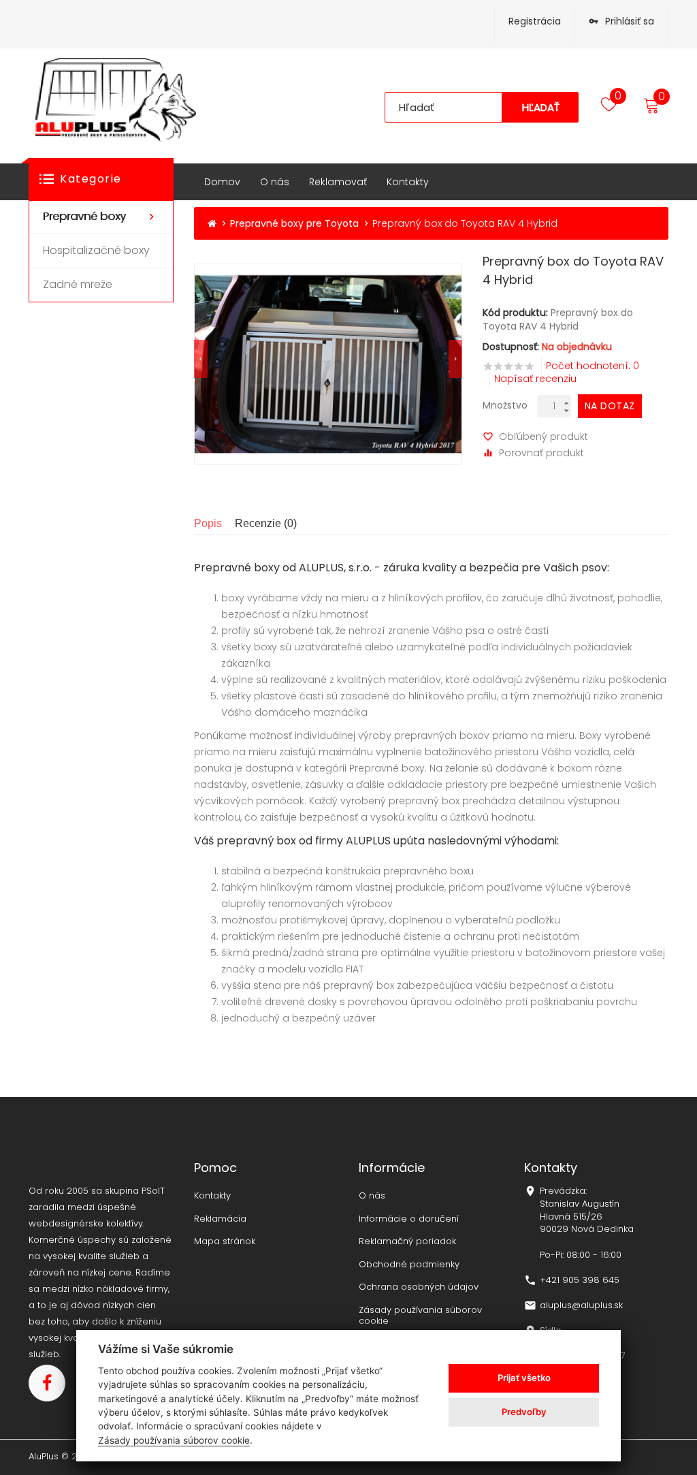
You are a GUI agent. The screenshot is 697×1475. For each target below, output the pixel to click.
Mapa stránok (224, 1241)
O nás (372, 1195)
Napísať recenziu (535, 378)
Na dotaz (610, 406)
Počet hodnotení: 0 (592, 365)
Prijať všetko (524, 1377)
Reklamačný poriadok (407, 1241)
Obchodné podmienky (409, 1264)
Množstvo (505, 405)
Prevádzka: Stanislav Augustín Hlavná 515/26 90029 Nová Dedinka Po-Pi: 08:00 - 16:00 (587, 1223)
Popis (208, 523)
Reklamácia (220, 1219)
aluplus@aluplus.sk (581, 1305)
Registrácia (534, 21)
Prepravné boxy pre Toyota (294, 223)
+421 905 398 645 (579, 1280)
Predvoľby (524, 1411)
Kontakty (212, 1195)
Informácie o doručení (409, 1219)
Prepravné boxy (387, 768)
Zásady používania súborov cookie (420, 1315)
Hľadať (541, 107)
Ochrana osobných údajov (419, 1287)
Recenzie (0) (266, 523)
